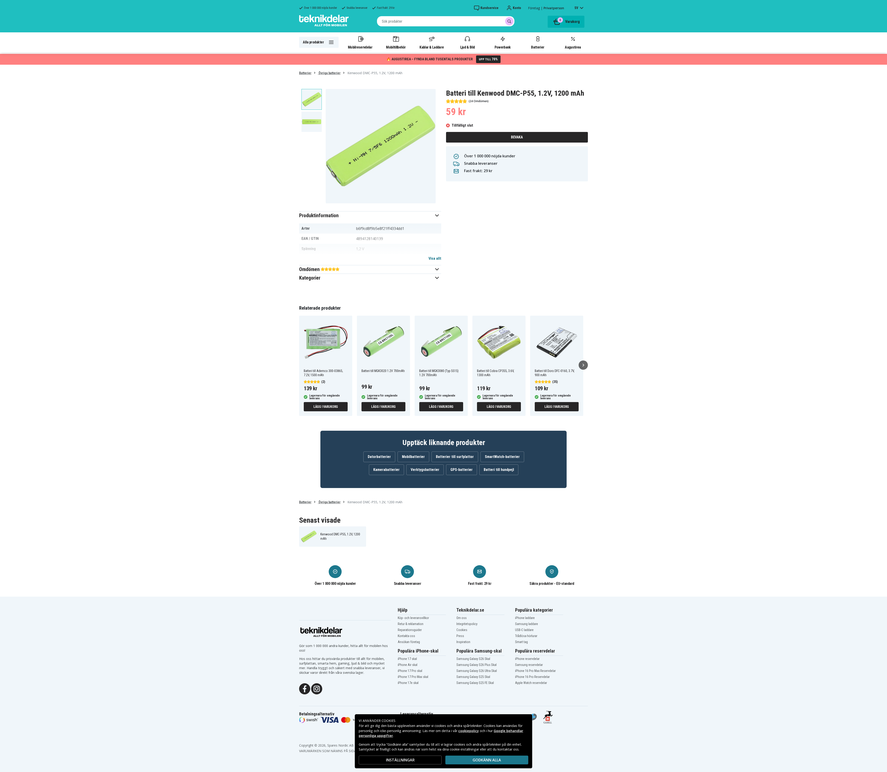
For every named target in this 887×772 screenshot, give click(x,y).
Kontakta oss (406, 636)
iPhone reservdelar (527, 659)
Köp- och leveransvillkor (413, 618)
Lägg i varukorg (325, 407)
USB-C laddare (524, 630)
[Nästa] (583, 365)
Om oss (461, 618)
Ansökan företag (409, 642)
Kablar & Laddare (431, 47)
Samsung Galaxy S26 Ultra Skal (476, 671)
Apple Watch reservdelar (531, 683)
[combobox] (445, 21)
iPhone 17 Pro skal (410, 671)
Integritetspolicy (466, 624)
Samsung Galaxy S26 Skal (473, 659)
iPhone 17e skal (408, 683)
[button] (370, 215)
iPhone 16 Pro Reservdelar (532, 677)
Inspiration (463, 642)
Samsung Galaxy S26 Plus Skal (476, 665)
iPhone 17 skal (407, 659)
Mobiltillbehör (396, 47)
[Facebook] (304, 688)
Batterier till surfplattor (455, 457)
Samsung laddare (526, 624)
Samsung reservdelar (529, 665)
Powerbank (503, 47)
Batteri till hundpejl (499, 469)
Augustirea (573, 47)
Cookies (461, 630)
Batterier (537, 47)
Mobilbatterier (413, 457)
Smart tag (521, 642)
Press (460, 636)
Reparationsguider (410, 630)
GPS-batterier (461, 469)
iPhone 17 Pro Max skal (413, 677)
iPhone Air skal (407, 665)
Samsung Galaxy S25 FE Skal (475, 683)
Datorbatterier (379, 457)
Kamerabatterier (386, 469)
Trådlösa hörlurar (526, 636)
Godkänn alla (487, 760)
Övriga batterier (329, 73)
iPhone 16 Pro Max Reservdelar (535, 671)
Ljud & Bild (467, 47)
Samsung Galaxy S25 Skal (473, 677)
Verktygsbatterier (425, 469)
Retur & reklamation (410, 624)
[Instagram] (316, 688)
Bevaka (517, 137)
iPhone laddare (525, 618)
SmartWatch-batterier (502, 457)
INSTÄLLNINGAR (400, 760)
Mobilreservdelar (360, 47)
